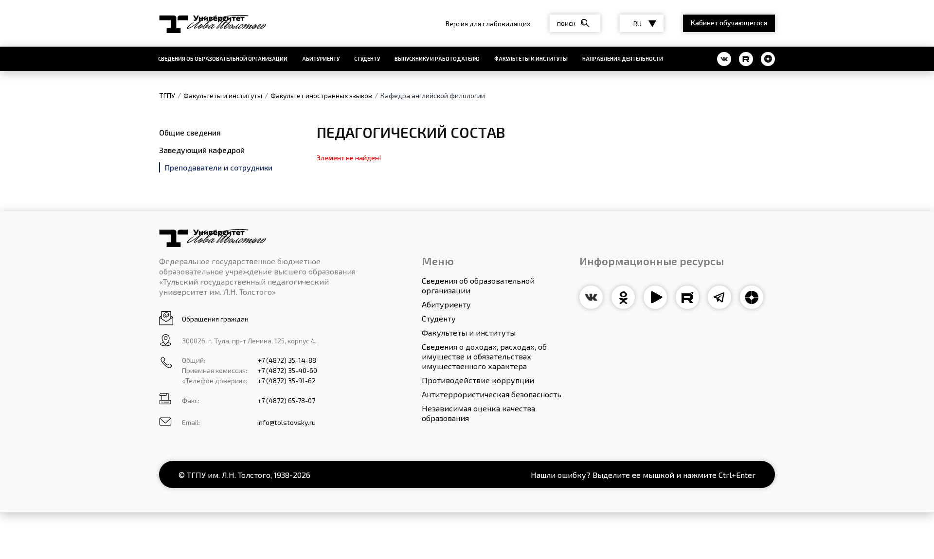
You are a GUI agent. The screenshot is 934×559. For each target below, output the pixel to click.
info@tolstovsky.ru (286, 422)
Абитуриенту (321, 58)
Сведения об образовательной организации (222, 58)
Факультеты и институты (531, 58)
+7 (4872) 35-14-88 (286, 360)
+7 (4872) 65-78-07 (286, 400)
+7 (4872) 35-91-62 (286, 380)
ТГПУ (167, 95)
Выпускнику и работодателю (437, 58)
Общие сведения (190, 132)
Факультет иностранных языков (321, 95)
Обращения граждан (215, 319)
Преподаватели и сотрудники (218, 167)
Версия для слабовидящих (488, 23)
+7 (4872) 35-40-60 (287, 370)
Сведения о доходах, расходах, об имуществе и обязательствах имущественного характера (484, 356)
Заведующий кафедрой (202, 149)
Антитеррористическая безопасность (491, 394)
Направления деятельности (622, 58)
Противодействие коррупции (478, 380)
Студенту (367, 58)
